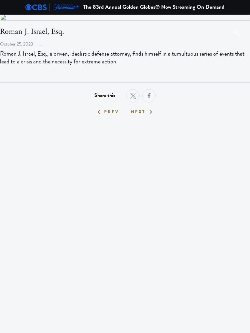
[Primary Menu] (13, 32)
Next (138, 112)
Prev (111, 112)
